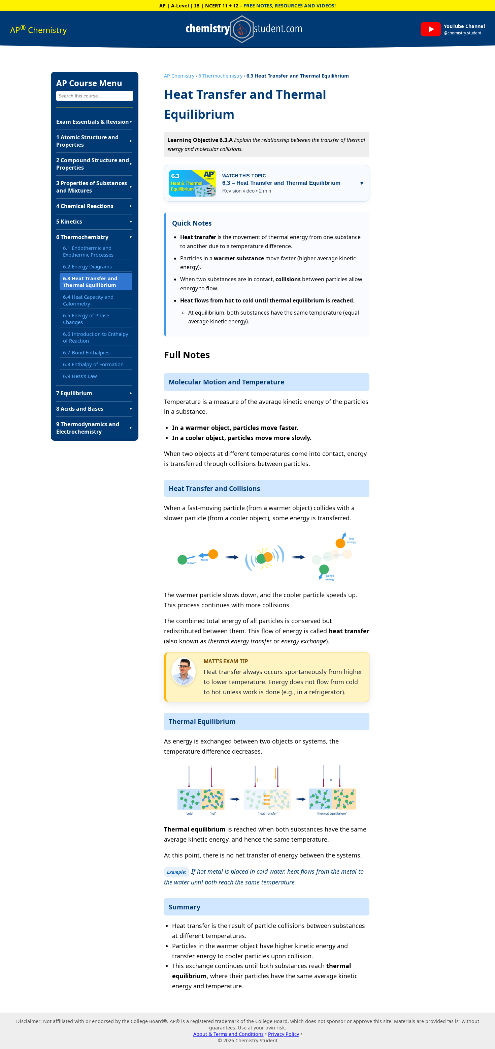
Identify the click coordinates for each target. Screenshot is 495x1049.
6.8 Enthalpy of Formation (93, 364)
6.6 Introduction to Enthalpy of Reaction (95, 337)
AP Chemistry (179, 75)
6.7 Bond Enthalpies (86, 352)
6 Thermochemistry (220, 75)
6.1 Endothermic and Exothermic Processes (88, 251)
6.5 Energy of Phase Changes (86, 318)
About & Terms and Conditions (228, 1034)
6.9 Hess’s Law (80, 376)
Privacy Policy (283, 1034)
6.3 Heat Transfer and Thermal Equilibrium (90, 281)
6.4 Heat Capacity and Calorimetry (88, 300)
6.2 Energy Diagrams (87, 266)
